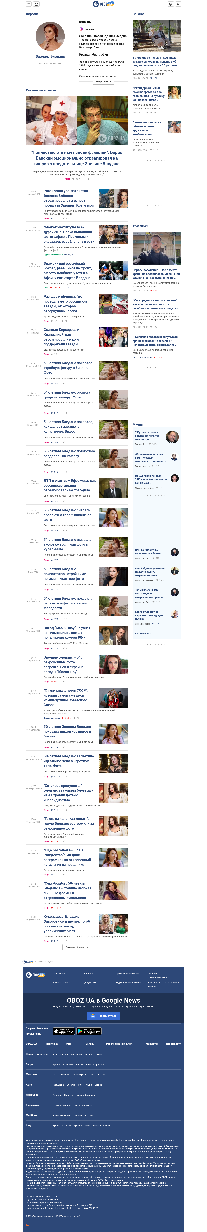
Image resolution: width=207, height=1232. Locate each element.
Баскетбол (68, 1064)
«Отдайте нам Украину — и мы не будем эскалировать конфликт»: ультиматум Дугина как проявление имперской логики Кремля (151, 458)
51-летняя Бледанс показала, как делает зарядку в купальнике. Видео (68, 426)
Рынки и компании (62, 1105)
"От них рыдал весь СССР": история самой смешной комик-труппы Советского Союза (66, 697)
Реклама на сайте (61, 982)
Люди (67, 179)
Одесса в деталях (52, 718)
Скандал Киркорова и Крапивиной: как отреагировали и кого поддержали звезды (61, 337)
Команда (88, 974)
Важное (139, 14)
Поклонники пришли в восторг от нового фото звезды (68, 404)
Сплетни (66, 1125)
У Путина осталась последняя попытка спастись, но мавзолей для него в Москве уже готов (147, 436)
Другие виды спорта (53, 254)
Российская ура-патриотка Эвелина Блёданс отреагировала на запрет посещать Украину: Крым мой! (69, 198)
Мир (68, 1043)
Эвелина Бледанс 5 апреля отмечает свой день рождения (74, 677)
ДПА (91, 1074)
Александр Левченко (144, 580)
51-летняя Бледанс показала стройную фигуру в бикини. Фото (68, 367)
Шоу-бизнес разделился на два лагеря (64, 349)
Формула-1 (98, 1064)
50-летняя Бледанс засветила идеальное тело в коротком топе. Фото (69, 761)
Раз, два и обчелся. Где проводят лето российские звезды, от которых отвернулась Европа (65, 303)
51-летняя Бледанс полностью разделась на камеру (69, 453)
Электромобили (75, 1085)
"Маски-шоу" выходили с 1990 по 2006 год (66, 643)
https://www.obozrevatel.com (132, 1140)
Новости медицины (62, 1115)
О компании (59, 974)
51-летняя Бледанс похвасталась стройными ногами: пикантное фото (65, 574)
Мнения (138, 424)
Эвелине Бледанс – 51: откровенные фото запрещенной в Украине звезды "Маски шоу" (63, 664)
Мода (87, 1125)
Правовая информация (127, 974)
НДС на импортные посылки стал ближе (148, 551)
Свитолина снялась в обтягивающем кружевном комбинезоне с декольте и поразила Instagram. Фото (147, 128)
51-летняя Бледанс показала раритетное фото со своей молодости (68, 603)
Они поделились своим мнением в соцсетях (67, 496)
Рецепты (57, 1095)
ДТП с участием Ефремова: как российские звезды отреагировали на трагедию (70, 485)
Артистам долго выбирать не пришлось (65, 316)
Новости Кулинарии (85, 1095)
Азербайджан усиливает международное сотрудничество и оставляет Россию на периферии (150, 572)
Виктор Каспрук (142, 466)
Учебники (64, 1074)
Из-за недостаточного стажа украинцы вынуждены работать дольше (153, 72)
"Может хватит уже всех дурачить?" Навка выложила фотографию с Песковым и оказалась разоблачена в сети (69, 234)
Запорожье (76, 1054)
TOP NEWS (140, 226)
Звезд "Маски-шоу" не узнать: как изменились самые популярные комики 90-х (68, 632)
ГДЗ (54, 1074)
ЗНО (98, 1074)
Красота (78, 1125)
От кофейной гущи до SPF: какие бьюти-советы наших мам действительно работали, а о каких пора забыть (151, 479)
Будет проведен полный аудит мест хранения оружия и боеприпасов (157, 284)
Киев (55, 1054)
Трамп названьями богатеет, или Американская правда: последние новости (149, 593)
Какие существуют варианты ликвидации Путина (149, 615)
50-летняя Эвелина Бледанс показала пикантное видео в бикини (67, 731)
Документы (90, 982)
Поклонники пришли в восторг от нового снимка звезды (70, 463)
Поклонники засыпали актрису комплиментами (69, 378)
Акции (89, 1085)
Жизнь (90, 1043)
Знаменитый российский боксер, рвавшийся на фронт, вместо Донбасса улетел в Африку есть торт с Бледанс (68, 270)
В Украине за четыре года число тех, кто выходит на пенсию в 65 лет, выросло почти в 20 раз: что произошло (155, 62)
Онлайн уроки (79, 1074)
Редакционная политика (128, 982)
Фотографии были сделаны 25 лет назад (65, 613)
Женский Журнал (101, 1125)
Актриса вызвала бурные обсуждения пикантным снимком (64, 835)
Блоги (129, 1043)
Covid (91, 1115)
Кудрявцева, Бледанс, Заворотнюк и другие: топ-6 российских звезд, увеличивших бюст (67, 924)
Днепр (88, 1054)
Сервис (98, 1085)
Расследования (115, 1043)
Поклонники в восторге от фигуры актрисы (67, 771)
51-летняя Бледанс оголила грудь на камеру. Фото (67, 394)
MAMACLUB (80, 1115)
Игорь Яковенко (142, 624)
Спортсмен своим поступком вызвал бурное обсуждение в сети (77, 283)
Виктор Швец (141, 444)
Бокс (46, 288)
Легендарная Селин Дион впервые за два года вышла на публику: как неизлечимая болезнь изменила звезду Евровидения (149, 94)
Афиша (56, 1125)
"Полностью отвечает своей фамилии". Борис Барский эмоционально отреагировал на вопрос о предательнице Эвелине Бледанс (76, 158)
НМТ (105, 1074)
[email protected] (63, 1208)
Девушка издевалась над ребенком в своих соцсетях (72, 805)
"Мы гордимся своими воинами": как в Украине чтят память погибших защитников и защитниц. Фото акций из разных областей (157, 304)
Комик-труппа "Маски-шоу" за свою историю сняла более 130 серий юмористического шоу (79, 712)
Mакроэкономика (83, 1105)
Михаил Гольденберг (144, 488)
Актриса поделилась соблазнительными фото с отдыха (73, 903)
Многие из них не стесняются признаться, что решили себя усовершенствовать (86, 936)
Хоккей (79, 1064)
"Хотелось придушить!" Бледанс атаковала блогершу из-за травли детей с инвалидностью (68, 793)
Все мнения (142, 633)
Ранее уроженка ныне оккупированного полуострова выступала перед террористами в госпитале (81, 212)
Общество (152, 1043)
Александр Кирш (143, 558)
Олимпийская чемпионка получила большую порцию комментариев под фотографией (82, 249)
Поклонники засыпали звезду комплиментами (68, 437)
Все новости (173, 1043)
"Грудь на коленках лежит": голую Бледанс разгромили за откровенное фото (69, 823)
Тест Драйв (58, 1085)
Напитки (68, 1095)
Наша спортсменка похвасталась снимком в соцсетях (146, 142)
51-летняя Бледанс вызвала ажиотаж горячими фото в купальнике (67, 544)
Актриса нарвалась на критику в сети (64, 870)
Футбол (56, 1064)
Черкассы (99, 1054)
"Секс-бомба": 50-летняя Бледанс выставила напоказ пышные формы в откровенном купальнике (67, 890)
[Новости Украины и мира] (27, 962)
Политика (52, 1043)
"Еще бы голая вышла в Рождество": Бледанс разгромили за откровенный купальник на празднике (67, 857)
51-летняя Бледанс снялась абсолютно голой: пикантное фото (67, 515)
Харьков (64, 1054)
